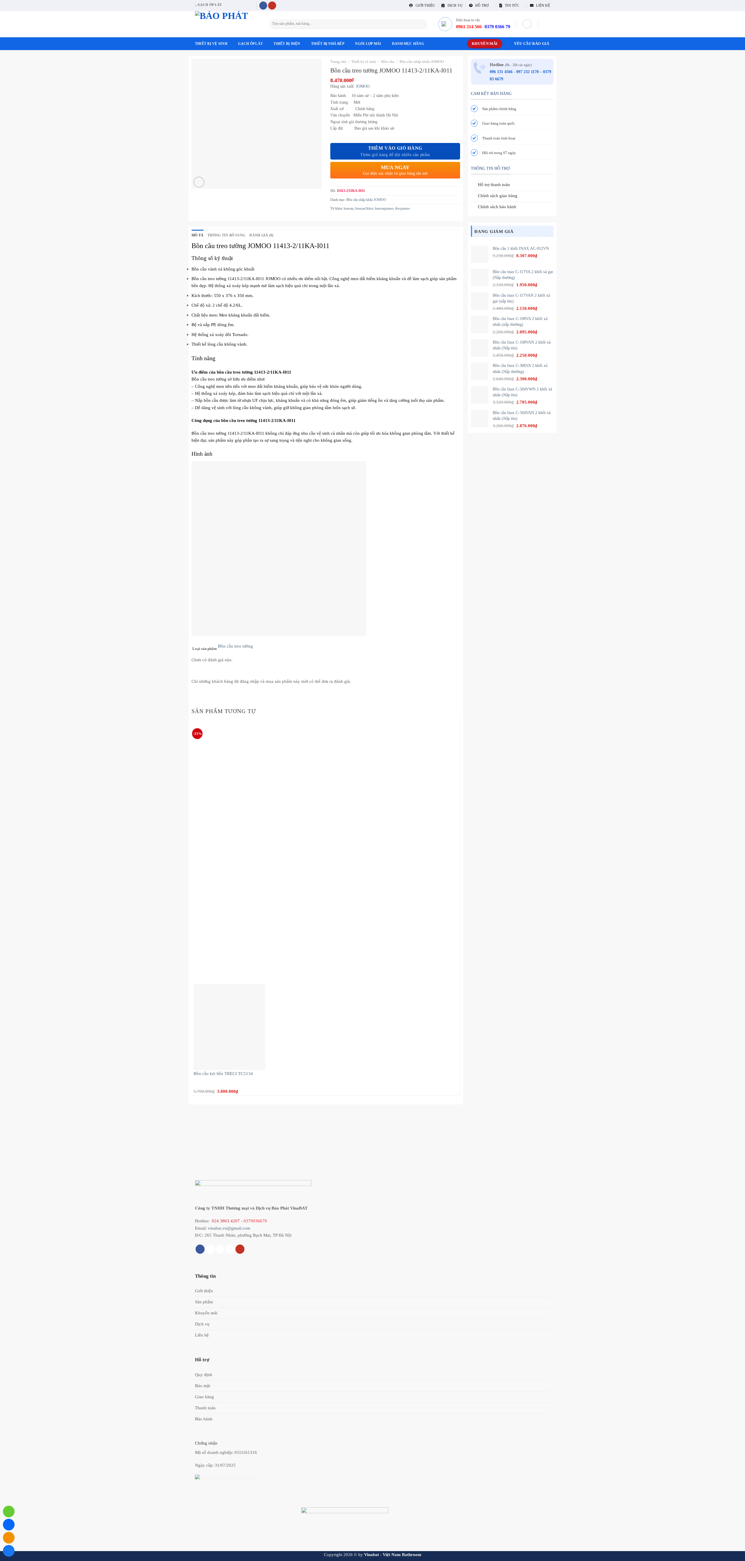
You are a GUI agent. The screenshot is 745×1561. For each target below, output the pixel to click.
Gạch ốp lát (250, 44)
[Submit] (422, 24)
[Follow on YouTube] (272, 5)
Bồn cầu (387, 61)
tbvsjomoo (402, 208)
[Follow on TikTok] (209, 1249)
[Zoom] (199, 182)
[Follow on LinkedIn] (229, 1249)
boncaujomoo (384, 208)
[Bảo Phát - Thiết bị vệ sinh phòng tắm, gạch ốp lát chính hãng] (224, 24)
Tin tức (510, 5)
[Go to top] (733, 1553)
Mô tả (197, 235)
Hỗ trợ (481, 5)
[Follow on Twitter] (219, 1249)
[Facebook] (9, 1551)
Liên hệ (541, 5)
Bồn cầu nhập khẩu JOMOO (422, 61)
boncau (349, 208)
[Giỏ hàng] (547, 23)
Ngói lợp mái (368, 44)
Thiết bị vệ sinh (211, 44)
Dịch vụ (454, 5)
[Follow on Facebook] (263, 5)
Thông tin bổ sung (226, 235)
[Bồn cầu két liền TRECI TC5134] (229, 1026)
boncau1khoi (364, 208)
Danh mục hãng (408, 44)
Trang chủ (338, 61)
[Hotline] (9, 1511)
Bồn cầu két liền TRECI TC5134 (223, 1073)
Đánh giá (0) (261, 235)
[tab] (197, 235)
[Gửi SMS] (9, 1538)
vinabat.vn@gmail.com (229, 1228)
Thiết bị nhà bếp (327, 44)
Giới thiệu (424, 5)
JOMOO (363, 86)
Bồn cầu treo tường (235, 646)
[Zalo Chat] (9, 1524)
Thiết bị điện (287, 44)
